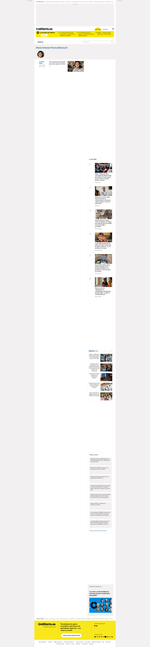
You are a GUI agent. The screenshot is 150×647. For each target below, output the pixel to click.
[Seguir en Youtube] (105, 636)
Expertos (106, 618)
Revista (73, 643)
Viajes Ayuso (62, 1)
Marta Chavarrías (99, 250)
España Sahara (113, 1)
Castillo (57, 618)
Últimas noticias (94, 454)
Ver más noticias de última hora (98, 530)
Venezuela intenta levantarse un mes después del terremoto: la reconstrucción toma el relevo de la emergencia (94, 367)
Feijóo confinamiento (75, 1)
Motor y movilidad (112, 618)
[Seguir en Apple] (96, 625)
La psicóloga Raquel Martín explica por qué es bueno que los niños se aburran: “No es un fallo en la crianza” (103, 246)
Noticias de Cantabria (94, 618)
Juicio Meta (91, 1)
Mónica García (57, 1)
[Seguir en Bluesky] (95, 636)
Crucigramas (47, 618)
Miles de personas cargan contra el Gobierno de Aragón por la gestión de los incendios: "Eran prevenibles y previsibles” (103, 223)
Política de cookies (60, 643)
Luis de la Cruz (98, 273)
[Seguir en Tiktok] (108, 636)
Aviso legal (87, 642)
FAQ (103, 642)
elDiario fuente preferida (64, 618)
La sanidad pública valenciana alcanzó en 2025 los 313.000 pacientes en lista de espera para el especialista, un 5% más (99, 523)
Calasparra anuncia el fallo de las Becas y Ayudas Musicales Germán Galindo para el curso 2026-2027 (100, 460)
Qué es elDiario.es (42, 642)
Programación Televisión (80, 618)
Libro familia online (72, 618)
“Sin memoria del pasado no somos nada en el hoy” (57, 63)
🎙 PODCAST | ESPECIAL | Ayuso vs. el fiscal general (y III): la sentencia (99, 468)
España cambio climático (50, 1)
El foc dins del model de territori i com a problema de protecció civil (99, 477)
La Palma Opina (41, 62)
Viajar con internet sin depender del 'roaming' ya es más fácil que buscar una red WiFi (94, 356)
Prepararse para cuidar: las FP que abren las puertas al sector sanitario (94, 385)
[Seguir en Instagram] (103, 636)
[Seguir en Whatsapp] (110, 636)
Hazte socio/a (98, 29)
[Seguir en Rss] (112, 636)
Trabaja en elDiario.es (58, 642)
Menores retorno (68, 1)
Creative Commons (80, 642)
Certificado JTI (85, 643)
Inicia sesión (105, 29)
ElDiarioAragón (98, 228)
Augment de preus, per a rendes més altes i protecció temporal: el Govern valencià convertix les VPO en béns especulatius (100, 496)
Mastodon (91, 643)
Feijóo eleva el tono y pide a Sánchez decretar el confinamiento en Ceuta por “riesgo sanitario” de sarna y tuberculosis (103, 200)
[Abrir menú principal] (113, 29)
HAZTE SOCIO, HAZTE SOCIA (71, 635)
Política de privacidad (95, 642)
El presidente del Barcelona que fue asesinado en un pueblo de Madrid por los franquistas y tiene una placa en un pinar (103, 268)
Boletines (78, 643)
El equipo (50, 642)
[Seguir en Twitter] (97, 636)
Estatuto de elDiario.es (95, 586)
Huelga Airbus (108, 1)
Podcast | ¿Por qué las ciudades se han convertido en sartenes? (94, 375)
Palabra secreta (101, 618)
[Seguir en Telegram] (101, 636)
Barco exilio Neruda (101, 1)
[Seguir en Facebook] (99, 636)
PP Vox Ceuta (82, 1)
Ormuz (87, 1)
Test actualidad (87, 618)
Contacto (68, 643)
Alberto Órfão (98, 296)
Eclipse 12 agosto (53, 618)
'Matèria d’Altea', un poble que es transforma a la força (98, 504)
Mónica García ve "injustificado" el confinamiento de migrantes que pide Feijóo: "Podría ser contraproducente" (103, 291)
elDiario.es (97, 205)
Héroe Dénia (95, 1)
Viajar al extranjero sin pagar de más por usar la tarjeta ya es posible (94, 394)
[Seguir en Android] (95, 625)
